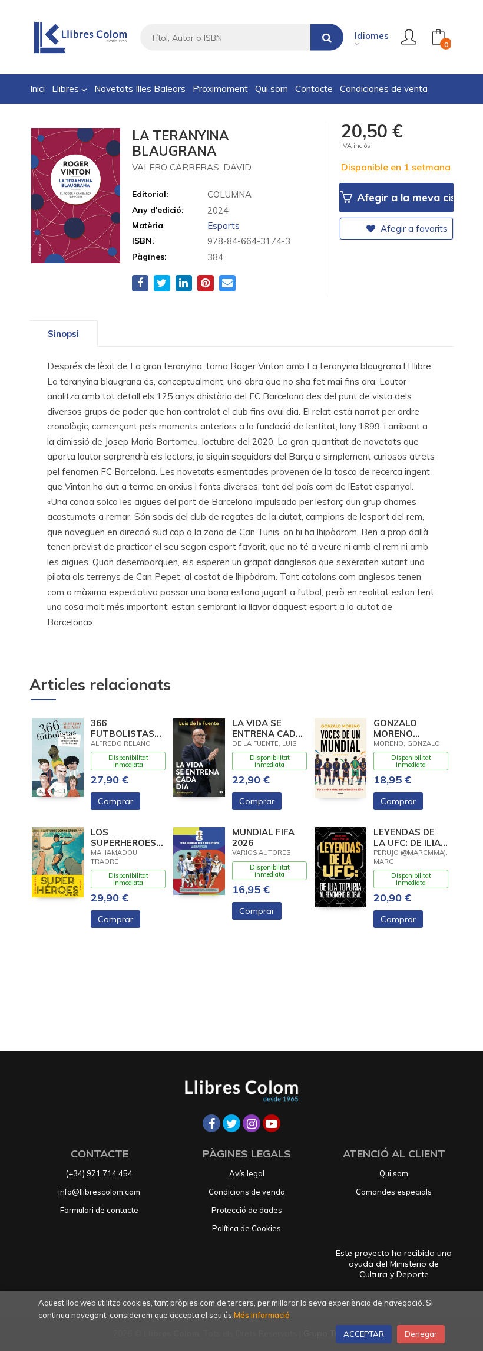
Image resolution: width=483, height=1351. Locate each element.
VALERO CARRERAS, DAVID (192, 167)
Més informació (262, 1315)
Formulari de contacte (99, 1210)
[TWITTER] (231, 1123)
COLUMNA (229, 194)
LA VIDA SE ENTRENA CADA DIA (267, 728)
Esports (223, 225)
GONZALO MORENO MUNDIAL (395, 728)
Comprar (115, 801)
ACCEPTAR (363, 1334)
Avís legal (246, 1173)
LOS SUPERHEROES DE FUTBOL (123, 837)
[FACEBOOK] (211, 1123)
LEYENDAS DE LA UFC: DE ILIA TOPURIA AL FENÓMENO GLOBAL (407, 837)
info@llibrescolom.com (99, 1191)
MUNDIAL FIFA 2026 (263, 837)
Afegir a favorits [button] (413, 228)
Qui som (393, 1173)
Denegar (421, 1334)
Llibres (66, 88)
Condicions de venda (247, 1191)
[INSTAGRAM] (251, 1123)
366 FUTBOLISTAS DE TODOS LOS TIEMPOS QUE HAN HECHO (124, 728)
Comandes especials (394, 1191)
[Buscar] (326, 37)
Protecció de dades (246, 1210)
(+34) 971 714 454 (99, 1173)
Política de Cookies (246, 1228)
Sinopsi (63, 333)
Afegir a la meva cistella (404, 197)
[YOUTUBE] (271, 1123)
